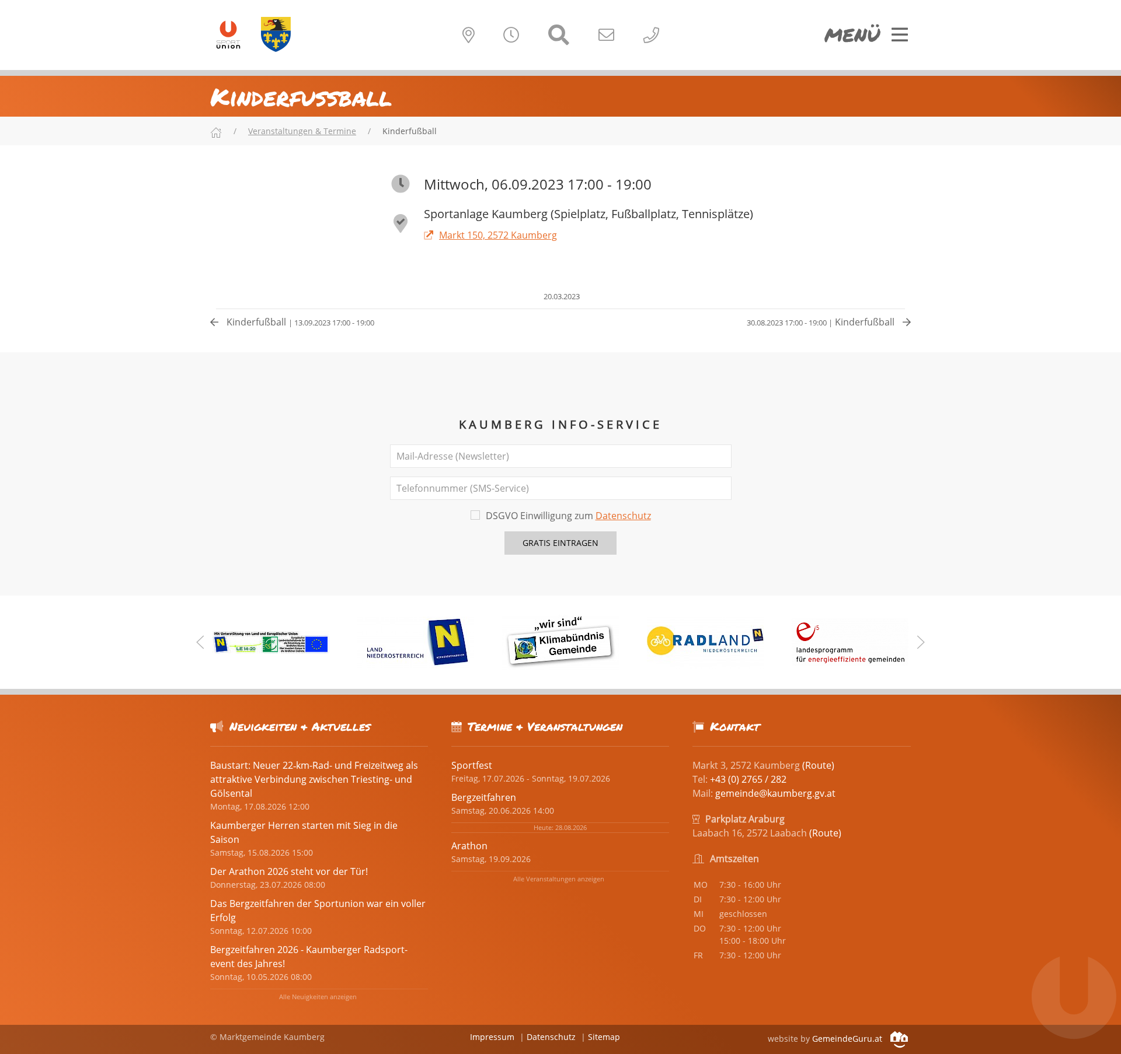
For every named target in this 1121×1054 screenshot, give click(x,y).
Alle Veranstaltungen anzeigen (558, 878)
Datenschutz (623, 515)
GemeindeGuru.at (848, 1038)
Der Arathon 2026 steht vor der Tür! (289, 871)
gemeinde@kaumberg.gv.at (775, 793)
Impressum (492, 1036)
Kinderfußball (299, 322)
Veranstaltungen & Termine (302, 130)
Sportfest (471, 765)
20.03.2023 (561, 296)
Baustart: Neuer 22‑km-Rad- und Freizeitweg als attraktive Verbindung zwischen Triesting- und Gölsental (314, 779)
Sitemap (604, 1036)
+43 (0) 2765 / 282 (748, 779)
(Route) (818, 765)
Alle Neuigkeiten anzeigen (318, 996)
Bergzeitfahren (483, 797)
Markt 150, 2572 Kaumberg (498, 235)
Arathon (469, 845)
